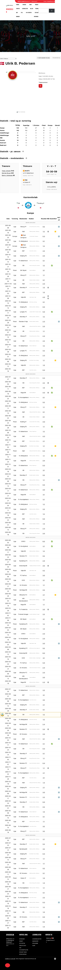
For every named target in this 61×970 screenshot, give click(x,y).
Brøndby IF (23, 287)
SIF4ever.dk (10, 935)
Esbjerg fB (23, 256)
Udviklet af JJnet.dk (10, 958)
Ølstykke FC (23, 595)
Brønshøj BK (23, 565)
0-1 (44, 241)
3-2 (44, 700)
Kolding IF (23, 422)
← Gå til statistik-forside (43, 57)
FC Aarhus (23, 575)
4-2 (44, 570)
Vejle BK (23, 297)
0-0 (44, 307)
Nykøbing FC (23, 561)
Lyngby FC (23, 312)
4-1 (44, 744)
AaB (23, 231)
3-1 (44, 270)
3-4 (44, 256)
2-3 (44, 321)
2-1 (44, 441)
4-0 (44, 297)
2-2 (44, 251)
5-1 (44, 499)
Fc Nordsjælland (23, 397)
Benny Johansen (7, 175)
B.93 (23, 580)
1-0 (44, 287)
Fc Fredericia (23, 609)
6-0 (44, 541)
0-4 (44, 370)
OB (23, 265)
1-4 (44, 926)
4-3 (44, 436)
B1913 (23, 541)
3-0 (44, 490)
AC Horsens (23, 734)
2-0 (44, 284)
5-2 (44, 350)
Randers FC (23, 556)
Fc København (23, 260)
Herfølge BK (23, 590)
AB (23, 280)
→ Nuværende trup (56, 57)
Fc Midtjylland (23, 241)
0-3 (44, 236)
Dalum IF (23, 878)
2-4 (44, 667)
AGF (23, 251)
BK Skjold (23, 270)
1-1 (44, 275)
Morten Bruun (6, 173)
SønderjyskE (23, 849)
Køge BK (23, 392)
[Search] (52, 11)
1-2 (44, 231)
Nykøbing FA (23, 624)
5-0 (44, 312)
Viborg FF (23, 226)
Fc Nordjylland (23, 546)
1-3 (44, 524)
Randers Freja (23, 321)
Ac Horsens (23, 585)
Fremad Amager (23, 614)
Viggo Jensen (6, 171)
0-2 (44, 226)
